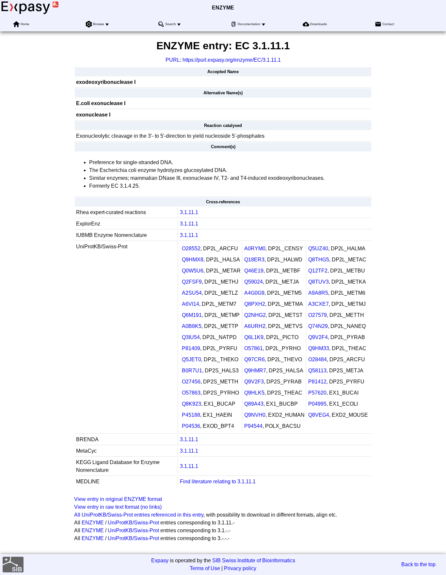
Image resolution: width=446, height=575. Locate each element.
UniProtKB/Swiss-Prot (133, 522)
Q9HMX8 (192, 259)
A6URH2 (254, 326)
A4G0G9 (254, 293)
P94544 (253, 426)
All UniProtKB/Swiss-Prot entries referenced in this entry (138, 515)
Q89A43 (253, 404)
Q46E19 (253, 270)
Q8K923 (191, 404)
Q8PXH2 (254, 304)
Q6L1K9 (253, 337)
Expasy (159, 560)
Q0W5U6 (192, 270)
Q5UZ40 (318, 248)
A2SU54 (192, 293)
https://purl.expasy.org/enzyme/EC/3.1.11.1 (232, 60)
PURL (173, 60)
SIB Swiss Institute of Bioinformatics (253, 560)
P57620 (317, 393)
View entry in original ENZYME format (118, 499)
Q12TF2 (317, 270)
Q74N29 (318, 326)
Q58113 (317, 370)
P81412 (317, 381)
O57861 (253, 348)
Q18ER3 (254, 259)
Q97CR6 (254, 359)
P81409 (191, 348)
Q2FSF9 (192, 282)
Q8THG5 (318, 259)
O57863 (191, 393)
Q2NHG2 (255, 315)
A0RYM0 (254, 248)
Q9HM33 (318, 348)
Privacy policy (240, 568)
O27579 (317, 315)
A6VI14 (190, 304)
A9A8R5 (318, 293)
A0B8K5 (191, 326)
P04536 (191, 426)
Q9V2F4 (318, 337)
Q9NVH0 (254, 415)
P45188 (191, 415)
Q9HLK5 (254, 393)
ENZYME (223, 7)
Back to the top (418, 564)
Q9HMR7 (255, 370)
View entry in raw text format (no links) (118, 507)
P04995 (317, 404)
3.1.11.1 (189, 212)
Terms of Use (205, 568)
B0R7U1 (192, 370)
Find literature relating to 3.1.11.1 (218, 481)
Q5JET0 (191, 359)
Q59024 (253, 282)
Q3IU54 (191, 337)
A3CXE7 (318, 304)
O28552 (191, 248)
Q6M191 (192, 315)
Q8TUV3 (318, 282)
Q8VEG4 (318, 415)
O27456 (191, 381)
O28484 (317, 359)
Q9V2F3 (254, 381)
